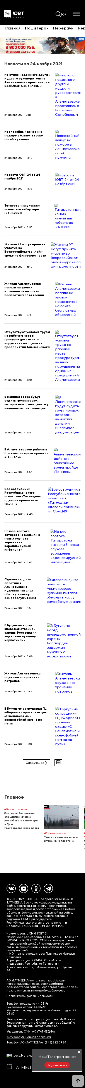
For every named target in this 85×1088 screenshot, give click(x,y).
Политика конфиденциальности (30, 996)
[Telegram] (48, 888)
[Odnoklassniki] (36, 888)
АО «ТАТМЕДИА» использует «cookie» (33, 980)
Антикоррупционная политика (29, 1037)
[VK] (11, 888)
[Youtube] (23, 888)
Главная (12, 28)
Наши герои (37, 28)
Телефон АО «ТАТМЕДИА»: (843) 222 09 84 (36, 1042)
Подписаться (57, 1065)
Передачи (63, 28)
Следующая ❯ (36, 763)
